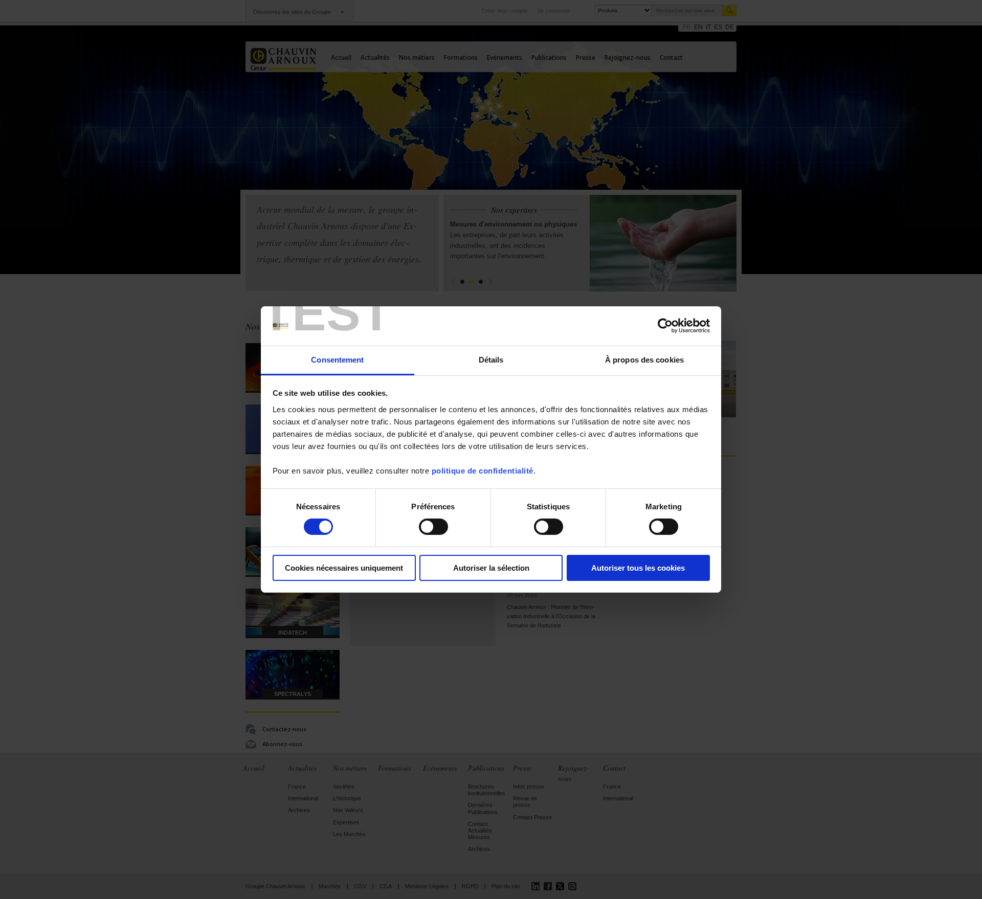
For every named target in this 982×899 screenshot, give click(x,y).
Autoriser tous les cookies (638, 568)
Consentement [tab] (337, 359)
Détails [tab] (491, 359)
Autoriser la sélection (491, 568)
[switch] (433, 527)
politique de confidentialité (482, 470)
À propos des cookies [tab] (644, 359)
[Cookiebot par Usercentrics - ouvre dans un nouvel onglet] (665, 325)
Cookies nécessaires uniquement (344, 568)
